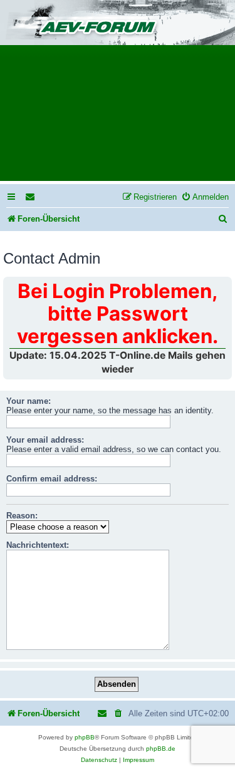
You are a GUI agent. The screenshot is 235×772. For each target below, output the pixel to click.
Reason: (22, 515)
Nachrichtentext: (37, 545)
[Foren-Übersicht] (117, 23)
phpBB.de (160, 748)
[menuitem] (30, 197)
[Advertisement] (117, 117)
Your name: (28, 401)
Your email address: (45, 440)
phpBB (85, 737)
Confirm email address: (51, 478)
